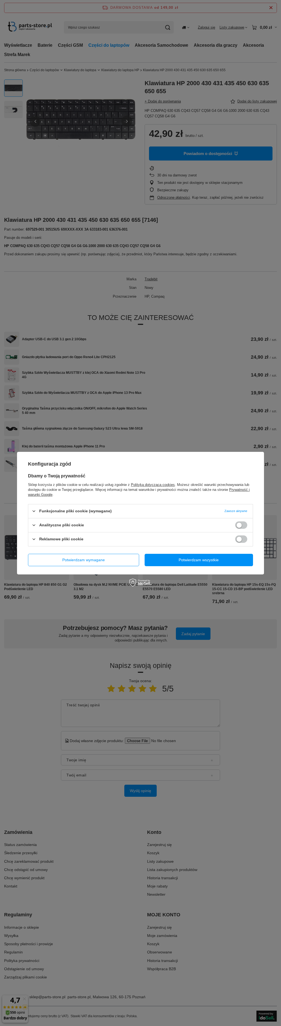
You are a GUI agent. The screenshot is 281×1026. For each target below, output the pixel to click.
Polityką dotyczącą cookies (153, 484)
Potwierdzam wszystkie (199, 560)
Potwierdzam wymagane (83, 560)
